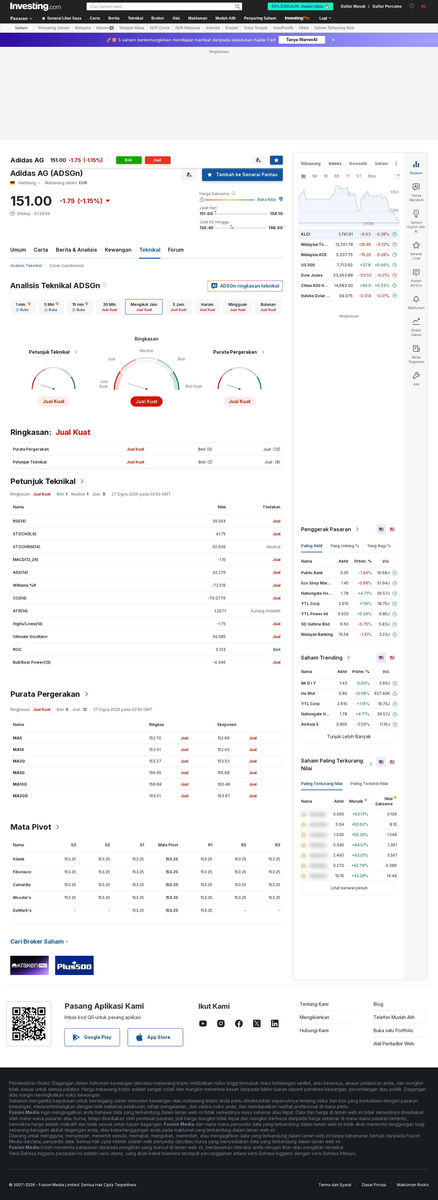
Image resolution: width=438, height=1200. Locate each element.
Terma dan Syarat (334, 1184)
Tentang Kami (314, 1004)
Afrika (304, 28)
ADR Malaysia (187, 28)
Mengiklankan (314, 1017)
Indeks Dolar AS (316, 295)
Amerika (213, 28)
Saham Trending (321, 657)
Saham (21, 28)
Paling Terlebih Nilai (369, 783)
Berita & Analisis (76, 249)
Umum (18, 249)
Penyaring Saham (260, 18)
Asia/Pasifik (283, 28)
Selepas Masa (131, 28)
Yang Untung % (344, 545)
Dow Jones (312, 275)
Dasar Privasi (374, 1184)
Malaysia (83, 28)
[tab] (23, 307)
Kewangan (118, 249)
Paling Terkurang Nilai (321, 783)
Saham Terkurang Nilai (334, 28)
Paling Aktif (311, 545)
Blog (378, 1004)
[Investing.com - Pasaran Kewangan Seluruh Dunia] (35, 6)
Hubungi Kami (314, 1030)
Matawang (311, 163)
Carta (41, 249)
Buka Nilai (266, 199)
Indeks (335, 163)
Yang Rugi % (379, 545)
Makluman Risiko (413, 1184)
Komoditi (358, 163)
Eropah (231, 28)
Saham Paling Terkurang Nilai (332, 764)
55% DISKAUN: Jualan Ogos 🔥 (300, 6)
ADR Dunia (160, 28)
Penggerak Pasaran (326, 529)
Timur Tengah (256, 28)
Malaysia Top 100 (317, 244)
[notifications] (412, 6)
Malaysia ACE (314, 254)
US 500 (308, 265)
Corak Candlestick (66, 265)
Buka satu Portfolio (393, 1030)
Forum (176, 249)
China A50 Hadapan (319, 285)
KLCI (305, 234)
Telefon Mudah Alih (394, 1017)
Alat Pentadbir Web (394, 1043)
